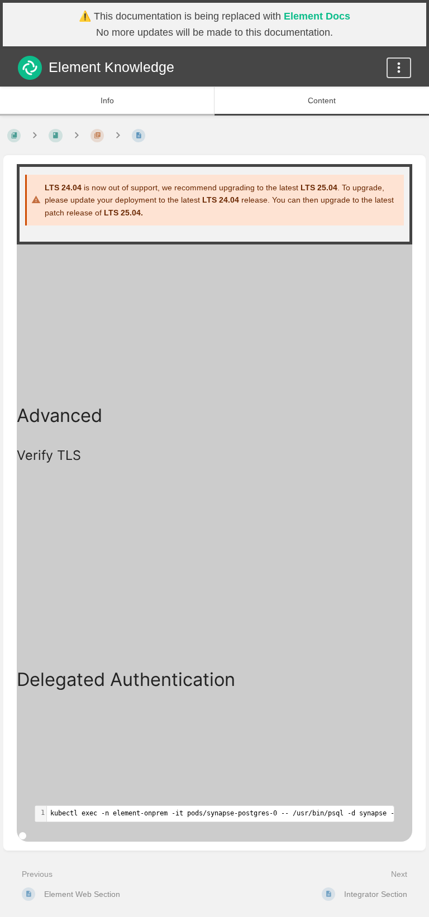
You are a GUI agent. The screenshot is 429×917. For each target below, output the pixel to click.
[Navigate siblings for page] (118, 135)
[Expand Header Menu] (399, 67)
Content (322, 100)
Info (107, 100)
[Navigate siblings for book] (35, 135)
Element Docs (317, 16)
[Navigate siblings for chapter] (76, 135)
